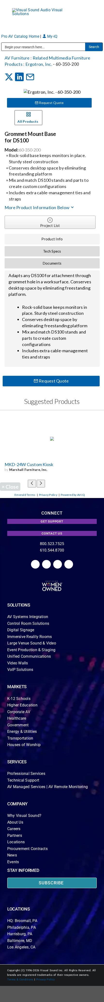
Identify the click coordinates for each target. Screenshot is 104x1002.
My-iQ (51, 36)
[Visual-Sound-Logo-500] (40, 10)
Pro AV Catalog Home (20, 36)
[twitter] (57, 564)
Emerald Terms (25, 495)
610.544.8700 (52, 550)
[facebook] (46, 564)
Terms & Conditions (20, 979)
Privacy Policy (48, 495)
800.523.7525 (52, 543)
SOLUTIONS (18, 604)
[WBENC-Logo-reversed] (52, 582)
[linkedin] (35, 564)
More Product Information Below (37, 207)
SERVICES (17, 761)
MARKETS (17, 686)
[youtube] (68, 564)
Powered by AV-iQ (73, 495)
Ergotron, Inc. (38, 64)
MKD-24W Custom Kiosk (29, 464)
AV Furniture (17, 58)
